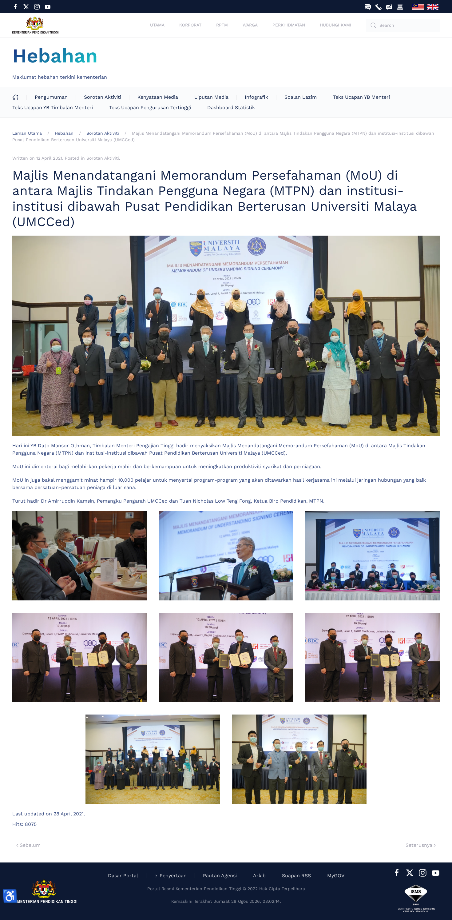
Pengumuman (51, 97)
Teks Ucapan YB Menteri (361, 97)
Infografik (256, 97)
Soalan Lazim (300, 97)
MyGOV (335, 875)
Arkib (259, 875)
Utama (157, 24)
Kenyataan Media (157, 97)
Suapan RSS (296, 875)
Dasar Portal (123, 875)
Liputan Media (211, 97)
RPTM (222, 24)
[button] (79, 555)
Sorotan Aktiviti (102, 97)
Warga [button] (250, 24)
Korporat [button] (190, 24)
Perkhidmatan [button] (288, 24)
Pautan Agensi (220, 875)
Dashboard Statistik (231, 107)
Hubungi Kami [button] (335, 24)
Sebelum (30, 845)
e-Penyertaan (170, 875)
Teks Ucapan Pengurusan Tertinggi (150, 107)
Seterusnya (419, 845)
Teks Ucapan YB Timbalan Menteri (52, 107)
